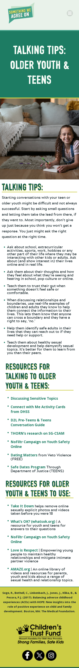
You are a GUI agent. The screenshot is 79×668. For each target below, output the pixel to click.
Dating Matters (24, 455)
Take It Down (22, 506)
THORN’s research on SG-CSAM (37, 433)
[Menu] (70, 13)
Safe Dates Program (28, 467)
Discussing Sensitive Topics (34, 398)
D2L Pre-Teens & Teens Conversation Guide (31, 422)
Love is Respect (24, 550)
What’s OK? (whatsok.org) (33, 521)
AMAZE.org (20, 569)
